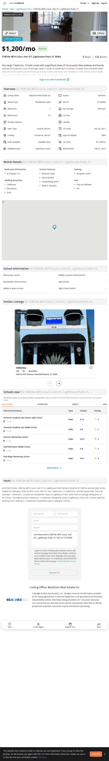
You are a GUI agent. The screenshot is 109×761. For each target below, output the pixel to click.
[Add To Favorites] (91, 367)
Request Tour (70, 627)
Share (99, 627)
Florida (83, 3)
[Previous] (50, 383)
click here (43, 757)
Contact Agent (38, 627)
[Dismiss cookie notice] (105, 754)
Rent (12, 9)
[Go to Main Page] (17, 3)
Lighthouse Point (23, 9)
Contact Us (54, 572)
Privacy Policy (62, 561)
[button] (54, 27)
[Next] (58, 383)
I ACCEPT (96, 754)
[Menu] (4, 3)
